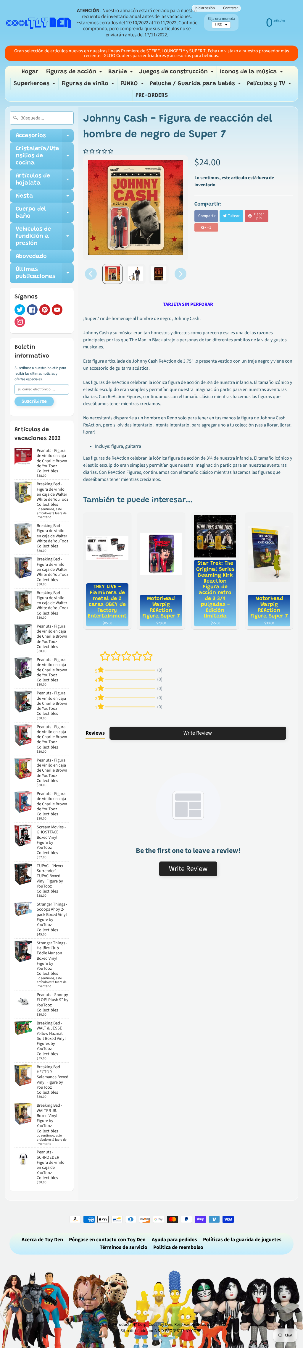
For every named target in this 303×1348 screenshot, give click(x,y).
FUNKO (132, 85)
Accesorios (45, 137)
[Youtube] (57, 309)
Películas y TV (270, 85)
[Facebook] (32, 309)
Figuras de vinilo (89, 85)
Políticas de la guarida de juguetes (242, 1239)
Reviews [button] (95, 733)
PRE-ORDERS (152, 95)
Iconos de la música (252, 73)
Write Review (197, 733)
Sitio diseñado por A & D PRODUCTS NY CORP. (161, 1331)
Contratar (230, 8)
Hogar (30, 72)
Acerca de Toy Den (42, 1239)
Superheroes (35, 85)
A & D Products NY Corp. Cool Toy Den (138, 1324)
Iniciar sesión (205, 8)
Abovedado (31, 256)
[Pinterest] (44, 309)
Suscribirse (34, 401)
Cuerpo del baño (45, 213)
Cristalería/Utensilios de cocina (45, 156)
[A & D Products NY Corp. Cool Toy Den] (39, 22)
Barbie (121, 73)
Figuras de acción (75, 73)
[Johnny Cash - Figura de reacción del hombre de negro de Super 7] (112, 274)
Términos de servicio (123, 1247)
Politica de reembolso (178, 1247)
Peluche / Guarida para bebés (196, 85)
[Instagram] (19, 321)
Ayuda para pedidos (174, 1239)
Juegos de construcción (177, 73)
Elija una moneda (221, 19)
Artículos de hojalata (45, 180)
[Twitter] (19, 309)
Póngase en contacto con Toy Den (107, 1239)
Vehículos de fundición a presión (45, 236)
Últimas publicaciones (45, 273)
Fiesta (45, 198)
